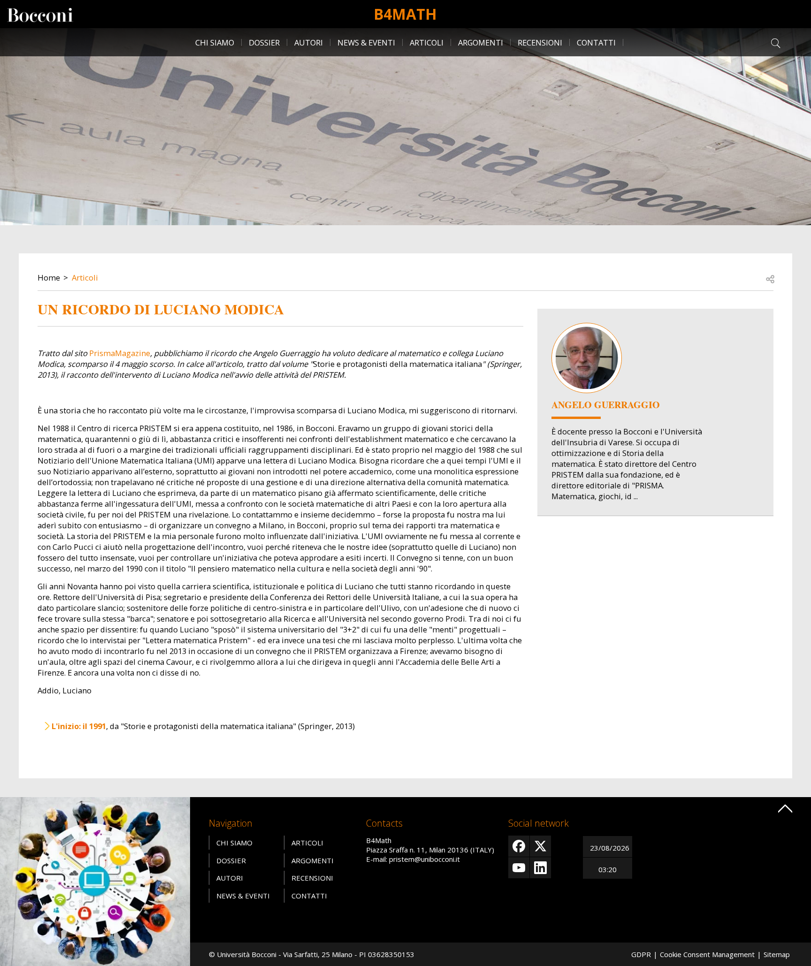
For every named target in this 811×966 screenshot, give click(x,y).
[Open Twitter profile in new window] (540, 846)
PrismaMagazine (119, 353)
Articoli (427, 42)
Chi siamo (214, 42)
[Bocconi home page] (95, 880)
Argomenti (480, 42)
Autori (308, 42)
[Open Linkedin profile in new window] (540, 867)
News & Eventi (366, 42)
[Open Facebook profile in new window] (518, 846)
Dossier (264, 42)
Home (49, 277)
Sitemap (777, 954)
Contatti (596, 42)
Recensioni (540, 42)
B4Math (405, 14)
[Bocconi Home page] (40, 14)
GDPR (641, 954)
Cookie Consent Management (707, 954)
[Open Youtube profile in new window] (518, 867)
